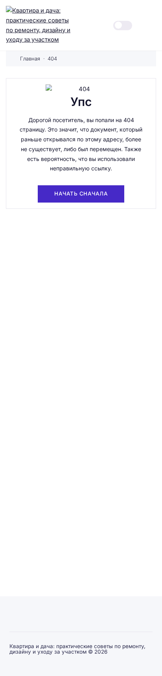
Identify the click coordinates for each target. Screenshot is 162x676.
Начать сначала (81, 193)
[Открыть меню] (151, 25)
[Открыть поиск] (97, 25)
